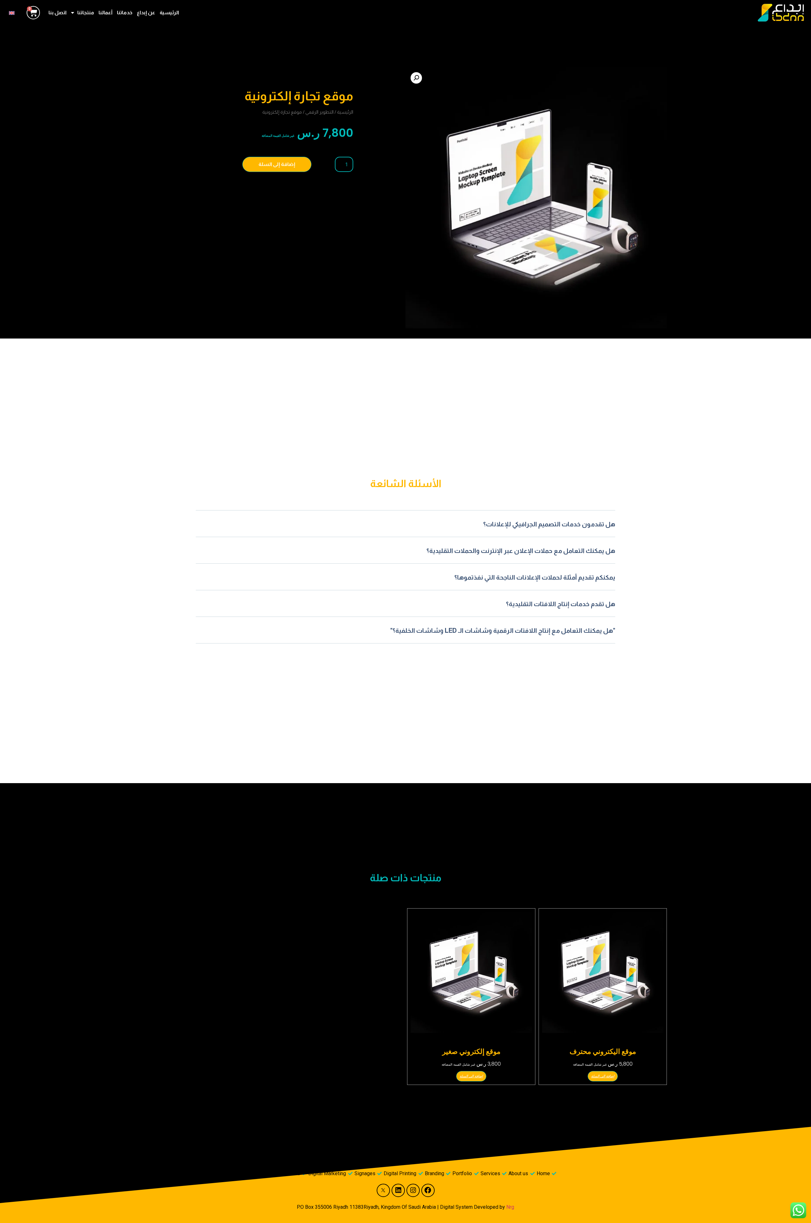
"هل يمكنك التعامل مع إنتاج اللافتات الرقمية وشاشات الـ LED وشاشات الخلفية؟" (502, 630)
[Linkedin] (398, 1190)
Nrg (510, 1207)
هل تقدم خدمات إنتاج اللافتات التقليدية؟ (560, 603)
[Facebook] (428, 1190)
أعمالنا (105, 12)
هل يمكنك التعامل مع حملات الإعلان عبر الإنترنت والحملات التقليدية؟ (520, 550)
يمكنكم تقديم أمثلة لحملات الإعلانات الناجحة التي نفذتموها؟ (534, 577)
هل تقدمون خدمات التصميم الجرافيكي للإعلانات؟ (549, 524)
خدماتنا (124, 12)
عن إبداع (146, 12)
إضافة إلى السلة (277, 164)
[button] (416, 78)
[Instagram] (413, 1190)
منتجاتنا (85, 12)
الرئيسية (169, 12)
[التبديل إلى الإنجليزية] (12, 12)
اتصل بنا (57, 12)
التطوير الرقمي (319, 112)
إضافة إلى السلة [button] (602, 1076)
